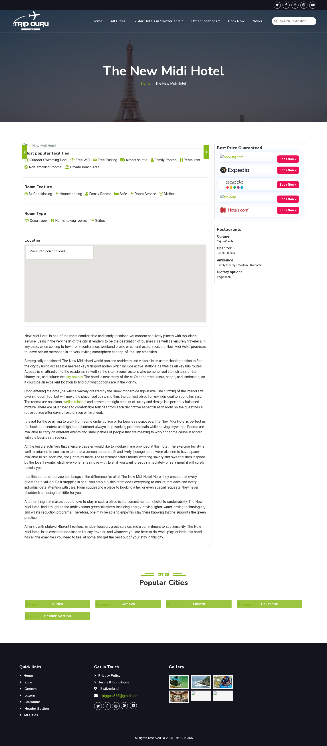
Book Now (236, 21)
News (257, 21)
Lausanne (32, 702)
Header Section (36, 708)
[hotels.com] (234, 209)
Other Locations (204, 21)
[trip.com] (228, 197)
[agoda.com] (234, 184)
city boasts (74, 377)
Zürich (29, 682)
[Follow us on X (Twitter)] (277, 5)
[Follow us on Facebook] (286, 5)
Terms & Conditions (113, 682)
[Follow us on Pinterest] (303, 5)
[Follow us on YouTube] (312, 5)
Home (97, 21)
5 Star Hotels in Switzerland (157, 21)
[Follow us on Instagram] (295, 5)
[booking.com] (231, 157)
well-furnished (74, 402)
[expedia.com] (234, 169)
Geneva (30, 689)
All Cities (117, 21)
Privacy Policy (109, 675)
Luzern (29, 695)
